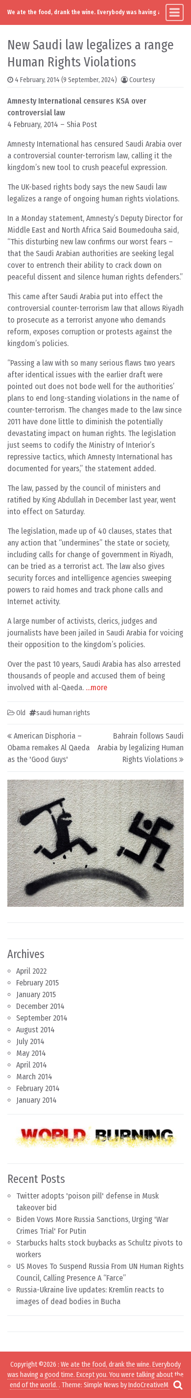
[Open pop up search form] (177, 1385)
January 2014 (36, 1100)
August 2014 (35, 1029)
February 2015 (37, 982)
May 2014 (31, 1053)
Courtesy (142, 80)
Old (20, 713)
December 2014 (40, 1006)
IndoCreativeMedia (154, 1385)
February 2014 (38, 1088)
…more (96, 687)
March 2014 (34, 1076)
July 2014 (30, 1041)
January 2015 (36, 994)
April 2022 (31, 971)
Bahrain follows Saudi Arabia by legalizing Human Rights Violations (140, 747)
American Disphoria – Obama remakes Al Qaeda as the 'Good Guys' (48, 747)
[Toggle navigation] (175, 12)
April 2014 (31, 1065)
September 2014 (42, 1018)
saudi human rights (63, 713)
